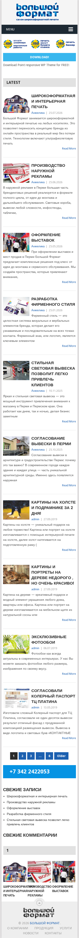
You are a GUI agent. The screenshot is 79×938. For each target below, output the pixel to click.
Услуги (66, 928)
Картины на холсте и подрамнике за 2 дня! (53, 507)
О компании (17, 928)
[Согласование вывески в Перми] (16, 446)
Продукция (43, 928)
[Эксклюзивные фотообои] (16, 644)
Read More (69, 148)
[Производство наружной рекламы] (16, 173)
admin (35, 519)
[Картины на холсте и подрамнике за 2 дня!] (16, 509)
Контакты (53, 933)
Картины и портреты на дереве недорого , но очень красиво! (52, 575)
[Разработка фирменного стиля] (16, 306)
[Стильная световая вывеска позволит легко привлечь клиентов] (16, 370)
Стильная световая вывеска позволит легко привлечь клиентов (53, 373)
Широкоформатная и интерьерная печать (53, 101)
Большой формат (45, 923)
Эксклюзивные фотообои (48, 639)
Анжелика (38, 112)
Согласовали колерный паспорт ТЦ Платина (53, 696)
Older (61, 756)
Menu (10, 29)
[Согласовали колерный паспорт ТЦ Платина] (16, 698)
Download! (39, 57)
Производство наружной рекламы (48, 171)
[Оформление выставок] (16, 242)
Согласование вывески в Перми (51, 441)
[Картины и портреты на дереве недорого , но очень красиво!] (16, 574)
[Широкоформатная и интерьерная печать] (16, 103)
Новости (30, 933)
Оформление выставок (46, 237)
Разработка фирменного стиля (53, 302)
